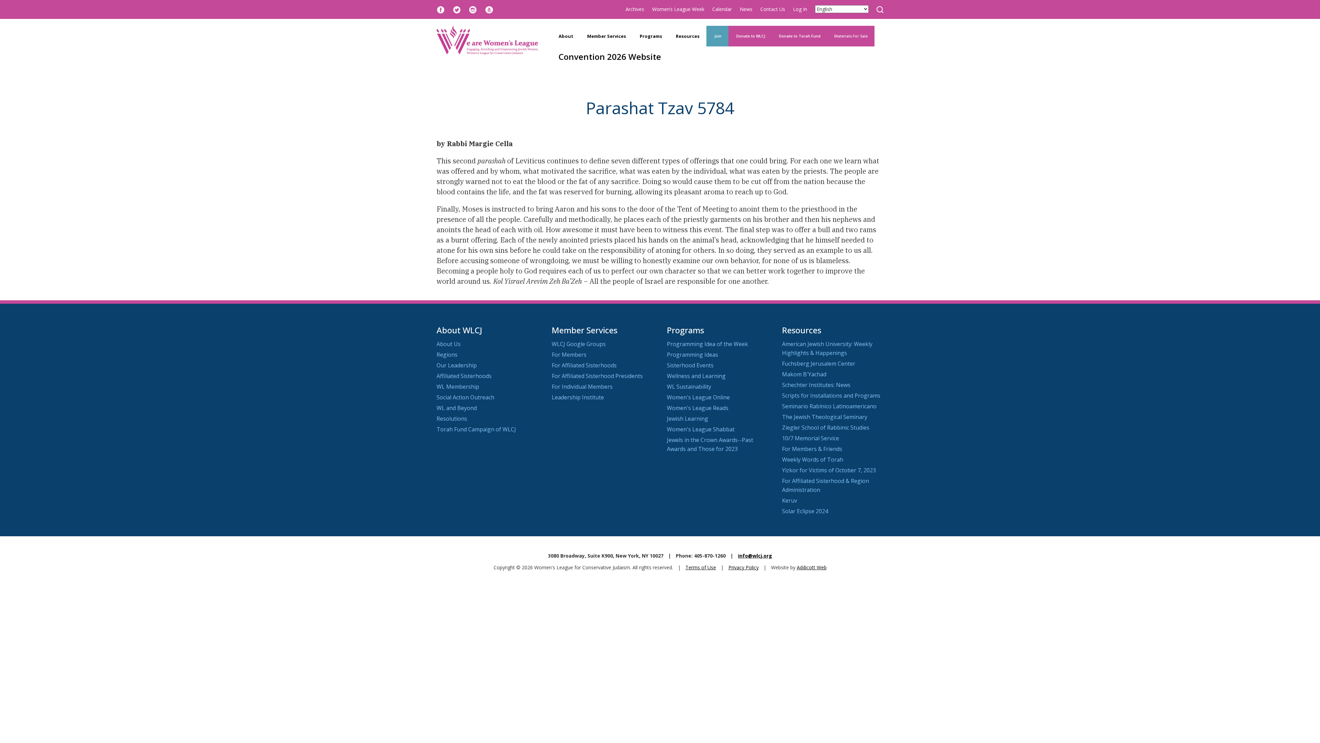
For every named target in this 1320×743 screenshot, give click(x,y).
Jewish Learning (687, 418)
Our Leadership (457, 365)
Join (717, 36)
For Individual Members (582, 386)
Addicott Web (812, 567)
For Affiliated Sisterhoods (584, 365)
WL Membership (458, 386)
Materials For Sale (851, 36)
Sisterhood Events (690, 365)
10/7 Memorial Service (810, 438)
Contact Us (772, 9)
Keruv (789, 500)
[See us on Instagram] (473, 9)
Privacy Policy (743, 567)
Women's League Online (698, 397)
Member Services (606, 36)
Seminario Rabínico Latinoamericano (829, 406)
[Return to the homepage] (487, 40)
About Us (449, 344)
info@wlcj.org (755, 555)
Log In (800, 9)
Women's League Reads (697, 408)
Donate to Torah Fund (800, 36)
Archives (635, 9)
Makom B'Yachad (804, 374)
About (566, 36)
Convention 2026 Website (610, 56)
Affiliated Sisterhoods (464, 376)
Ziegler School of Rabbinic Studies (825, 427)
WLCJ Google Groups (579, 344)
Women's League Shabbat (701, 429)
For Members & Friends (812, 449)
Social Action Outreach (465, 397)
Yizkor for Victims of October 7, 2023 (829, 470)
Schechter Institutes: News (816, 385)
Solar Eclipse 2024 (805, 511)
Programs (651, 36)
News (746, 9)
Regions (447, 354)
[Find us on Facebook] (441, 9)
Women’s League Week (678, 9)
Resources (688, 36)
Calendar (722, 9)
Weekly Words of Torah (812, 459)
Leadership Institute (578, 397)
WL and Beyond (457, 408)
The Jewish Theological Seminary (824, 417)
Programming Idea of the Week (707, 344)
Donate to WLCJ (750, 36)
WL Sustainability (689, 386)
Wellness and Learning (696, 376)
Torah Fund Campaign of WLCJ (476, 429)
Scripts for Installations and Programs (831, 395)
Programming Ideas (692, 354)
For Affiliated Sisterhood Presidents (597, 376)
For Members (569, 354)
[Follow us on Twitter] (457, 9)
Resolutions (452, 418)
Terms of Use (700, 567)
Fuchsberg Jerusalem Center (818, 363)
